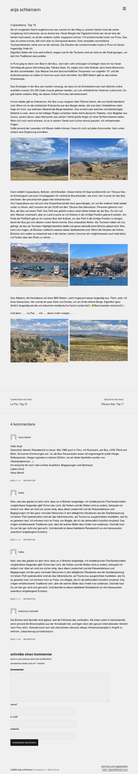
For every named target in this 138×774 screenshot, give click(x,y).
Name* (14, 704)
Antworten (29, 480)
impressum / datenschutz (47, 769)
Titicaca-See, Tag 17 (112, 404)
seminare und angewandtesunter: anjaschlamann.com (114, 768)
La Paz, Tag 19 (18, 404)
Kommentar (17, 669)
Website (14, 728)
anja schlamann (25, 9)
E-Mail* (14, 716)
